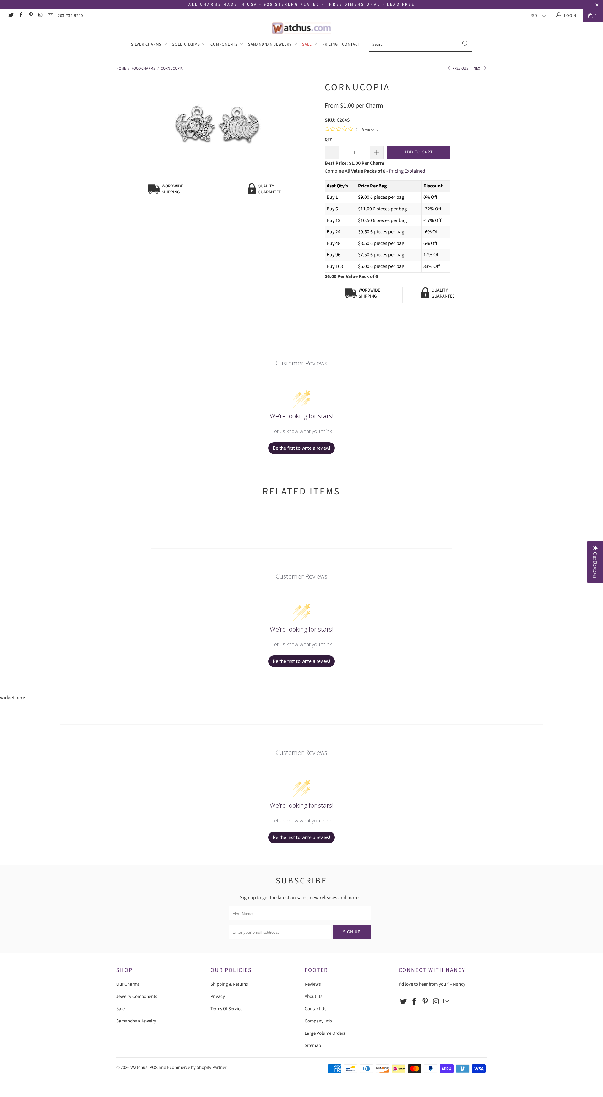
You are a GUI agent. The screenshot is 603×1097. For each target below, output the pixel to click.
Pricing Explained (407, 171)
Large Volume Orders (325, 1033)
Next (478, 68)
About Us (313, 996)
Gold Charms (186, 44)
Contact (351, 44)
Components (224, 44)
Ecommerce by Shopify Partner (196, 1067)
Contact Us (315, 1008)
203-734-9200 (70, 16)
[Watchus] (301, 28)
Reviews (313, 984)
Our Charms (127, 984)
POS (153, 1067)
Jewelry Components (136, 996)
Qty (328, 139)
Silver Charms (147, 44)
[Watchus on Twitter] (11, 16)
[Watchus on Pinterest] (30, 16)
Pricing (330, 44)
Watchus (138, 1067)
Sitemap (313, 1045)
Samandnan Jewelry (270, 44)
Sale (307, 44)
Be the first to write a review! (301, 448)
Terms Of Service (226, 1008)
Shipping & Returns (229, 984)
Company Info (318, 1021)
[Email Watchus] (50, 16)
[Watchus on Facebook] (20, 16)
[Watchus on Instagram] (40, 16)
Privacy (217, 996)
